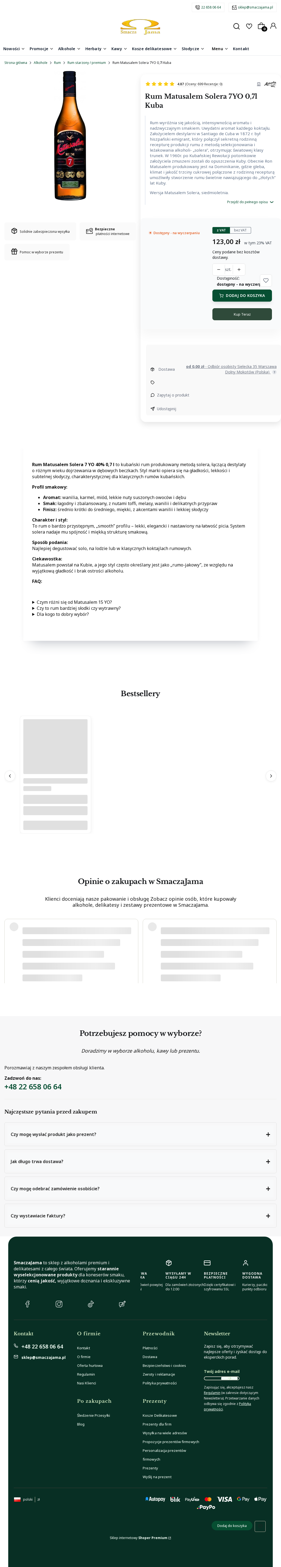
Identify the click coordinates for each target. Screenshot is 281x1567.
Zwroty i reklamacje (159, 1374)
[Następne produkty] (271, 775)
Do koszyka (55, 825)
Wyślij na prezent (157, 1476)
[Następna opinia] (271, 948)
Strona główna (15, 62)
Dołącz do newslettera (229, 1378)
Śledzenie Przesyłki (93, 1415)
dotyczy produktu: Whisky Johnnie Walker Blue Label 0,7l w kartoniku (75, 969)
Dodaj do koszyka (245, 295)
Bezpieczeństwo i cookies (164, 1365)
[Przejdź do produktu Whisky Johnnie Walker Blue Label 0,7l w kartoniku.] (55, 767)
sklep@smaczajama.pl (255, 7)
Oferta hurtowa (90, 1365)
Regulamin (86, 1374)
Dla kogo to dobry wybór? (63, 614)
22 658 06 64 (211, 7)
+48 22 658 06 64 (32, 1086)
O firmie (84, 1356)
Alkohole (40, 62)
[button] (266, 280)
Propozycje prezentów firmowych (171, 1441)
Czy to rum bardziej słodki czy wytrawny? (79, 608)
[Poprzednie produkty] (9, 775)
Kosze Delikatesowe (160, 1415)
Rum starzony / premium (87, 62)
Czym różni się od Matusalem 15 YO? (74, 602)
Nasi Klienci (86, 1383)
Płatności (150, 1347)
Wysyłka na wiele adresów (165, 1432)
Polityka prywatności (160, 1383)
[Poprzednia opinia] (9, 948)
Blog (81, 1424)
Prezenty (150, 1468)
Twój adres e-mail (222, 1371)
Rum (57, 62)
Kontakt (83, 1347)
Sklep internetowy (138, 1537)
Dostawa (150, 1356)
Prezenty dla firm (157, 1424)
